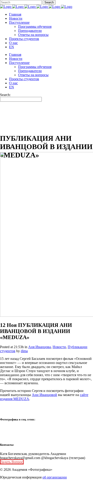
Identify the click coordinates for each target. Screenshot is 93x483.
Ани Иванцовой (44, 395)
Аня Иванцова (39, 347)
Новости (59, 347)
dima (24, 351)
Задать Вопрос (12, 462)
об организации (54, 477)
